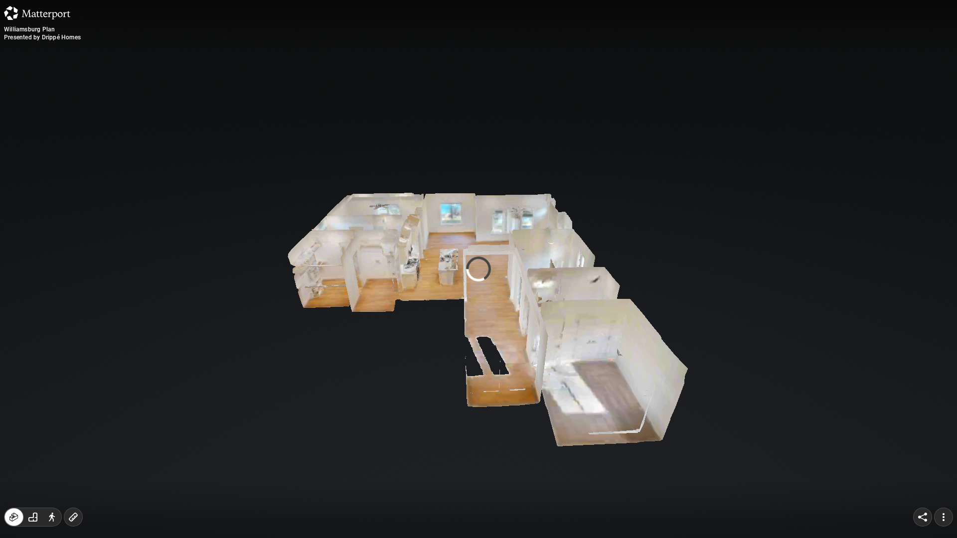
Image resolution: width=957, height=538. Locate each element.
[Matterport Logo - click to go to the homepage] (37, 13)
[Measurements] (73, 517)
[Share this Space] (922, 517)
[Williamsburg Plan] (478, 269)
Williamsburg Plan (29, 29)
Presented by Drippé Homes (42, 37)
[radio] (13, 517)
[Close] (600, 86)
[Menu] (943, 517)
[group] (33, 517)
